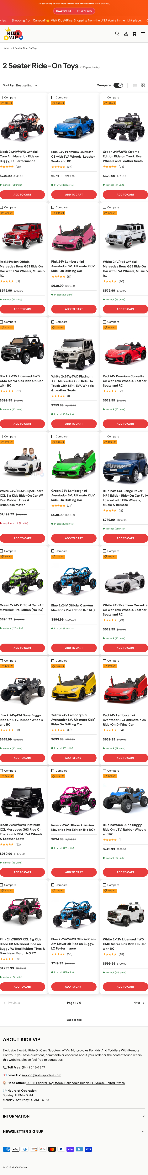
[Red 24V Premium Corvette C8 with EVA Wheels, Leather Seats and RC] (125, 348)
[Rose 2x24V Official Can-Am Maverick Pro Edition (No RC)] (74, 797)
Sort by (8, 85)
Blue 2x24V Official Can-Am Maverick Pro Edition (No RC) (73, 607)
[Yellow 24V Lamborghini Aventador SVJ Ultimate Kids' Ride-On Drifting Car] (73, 687)
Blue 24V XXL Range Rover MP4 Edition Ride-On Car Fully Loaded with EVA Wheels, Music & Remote (125, 498)
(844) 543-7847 (33, 1067)
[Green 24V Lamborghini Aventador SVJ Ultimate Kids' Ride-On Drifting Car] (73, 462)
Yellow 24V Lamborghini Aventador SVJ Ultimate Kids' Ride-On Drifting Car (73, 719)
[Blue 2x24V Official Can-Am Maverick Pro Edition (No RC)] (74, 577)
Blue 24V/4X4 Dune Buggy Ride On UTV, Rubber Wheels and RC (124, 829)
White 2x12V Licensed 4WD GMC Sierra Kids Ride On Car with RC (124, 944)
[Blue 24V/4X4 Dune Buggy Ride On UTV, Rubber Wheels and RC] (125, 797)
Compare (104, 85)
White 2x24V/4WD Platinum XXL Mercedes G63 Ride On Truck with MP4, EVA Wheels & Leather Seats (72, 383)
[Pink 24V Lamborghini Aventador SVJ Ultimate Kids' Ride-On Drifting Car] (73, 233)
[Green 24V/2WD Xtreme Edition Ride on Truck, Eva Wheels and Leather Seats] (125, 123)
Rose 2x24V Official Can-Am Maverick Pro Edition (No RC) (73, 827)
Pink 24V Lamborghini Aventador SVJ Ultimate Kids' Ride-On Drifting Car (73, 266)
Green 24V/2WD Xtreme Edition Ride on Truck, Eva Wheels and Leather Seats (123, 156)
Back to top (74, 1019)
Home (6, 48)
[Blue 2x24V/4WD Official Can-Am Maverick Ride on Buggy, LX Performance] (73, 911)
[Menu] (143, 34)
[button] (134, 34)
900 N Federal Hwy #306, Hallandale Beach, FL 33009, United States (75, 1083)
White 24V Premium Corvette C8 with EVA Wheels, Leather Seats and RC (125, 610)
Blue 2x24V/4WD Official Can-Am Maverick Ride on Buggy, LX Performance (73, 943)
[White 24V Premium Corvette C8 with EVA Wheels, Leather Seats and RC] (125, 577)
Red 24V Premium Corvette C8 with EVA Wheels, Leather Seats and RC (125, 381)
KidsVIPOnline (19, 1167)
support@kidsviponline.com (41, 1075)
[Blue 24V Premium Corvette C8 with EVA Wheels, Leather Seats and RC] (74, 124)
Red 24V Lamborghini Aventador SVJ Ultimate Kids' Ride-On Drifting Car (124, 720)
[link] (26, 1003)
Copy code (86, 11)
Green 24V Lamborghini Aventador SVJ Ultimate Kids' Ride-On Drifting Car (73, 495)
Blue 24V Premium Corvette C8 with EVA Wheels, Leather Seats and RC (73, 156)
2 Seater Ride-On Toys (25, 48)
